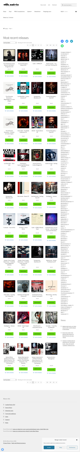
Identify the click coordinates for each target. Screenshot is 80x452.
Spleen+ (29, 11)
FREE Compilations (19, 11)
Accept (49, 447)
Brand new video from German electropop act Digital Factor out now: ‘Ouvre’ (68, 335)
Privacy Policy (7, 443)
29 (47, 45)
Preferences (72, 447)
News (4, 11)
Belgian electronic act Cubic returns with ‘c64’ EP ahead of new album (69, 328)
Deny (60, 447)
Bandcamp (37, 73)
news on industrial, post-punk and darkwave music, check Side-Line (30, 429)
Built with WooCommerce (19, 443)
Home (6, 28)
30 (50, 45)
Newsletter (37, 11)
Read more (37, 236)
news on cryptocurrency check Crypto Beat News (26, 431)
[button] (77, 440)
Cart (49, 5)
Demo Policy (8, 407)
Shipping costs (47, 11)
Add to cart (9, 72)
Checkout (54, 5)
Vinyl (10, 11)
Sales (6, 416)
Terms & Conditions (10, 413)
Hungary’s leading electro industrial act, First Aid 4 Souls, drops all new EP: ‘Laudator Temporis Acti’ (68, 343)
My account (43, 5)
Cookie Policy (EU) (10, 404)
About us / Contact (8, 17)
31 (53, 45)
